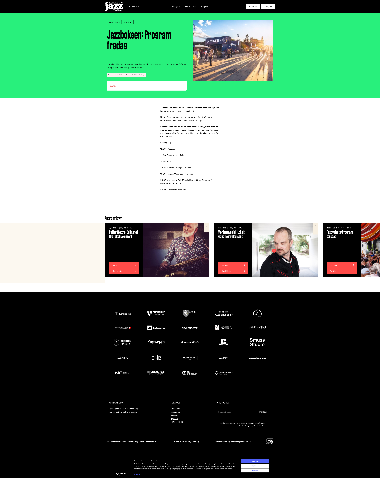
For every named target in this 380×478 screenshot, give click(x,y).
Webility (187, 441)
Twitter (174, 415)
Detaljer (137, 474)
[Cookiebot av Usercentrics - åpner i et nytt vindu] (121, 474)
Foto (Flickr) (177, 421)
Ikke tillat (255, 470)
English (204, 6)
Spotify (174, 418)
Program (176, 6)
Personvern (221, 441)
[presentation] (106, 251)
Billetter (253, 6)
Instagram (176, 411)
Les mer (115, 265)
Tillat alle (255, 461)
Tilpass (253, 466)
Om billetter (190, 6)
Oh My (196, 441)
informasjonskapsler (240, 441)
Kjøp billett (117, 271)
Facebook (175, 408)
